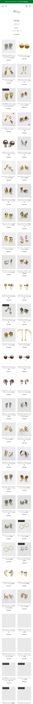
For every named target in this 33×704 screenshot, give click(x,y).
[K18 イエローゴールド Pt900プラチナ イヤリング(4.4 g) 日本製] (24, 191)
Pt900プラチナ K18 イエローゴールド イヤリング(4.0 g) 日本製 (8, 464)
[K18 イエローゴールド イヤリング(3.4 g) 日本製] (9, 168)
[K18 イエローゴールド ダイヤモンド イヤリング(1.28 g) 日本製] (9, 286)
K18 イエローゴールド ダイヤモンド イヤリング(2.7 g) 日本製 (8, 631)
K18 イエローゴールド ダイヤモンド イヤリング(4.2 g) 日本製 (24, 439)
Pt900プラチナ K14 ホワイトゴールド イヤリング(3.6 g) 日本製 (24, 154)
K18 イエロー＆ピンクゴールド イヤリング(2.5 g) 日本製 (24, 487)
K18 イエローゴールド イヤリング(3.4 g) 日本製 (8, 177)
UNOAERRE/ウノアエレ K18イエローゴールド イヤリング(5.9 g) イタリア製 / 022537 (9, 105)
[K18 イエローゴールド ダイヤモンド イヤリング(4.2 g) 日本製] (24, 429)
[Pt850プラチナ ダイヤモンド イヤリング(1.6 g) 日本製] (24, 573)
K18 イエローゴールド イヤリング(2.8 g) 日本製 (8, 558)
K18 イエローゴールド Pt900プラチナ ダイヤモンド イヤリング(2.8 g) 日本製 (8, 607)
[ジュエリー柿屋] (16, 11)
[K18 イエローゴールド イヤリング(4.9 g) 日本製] (24, 596)
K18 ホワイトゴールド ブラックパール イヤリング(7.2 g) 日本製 (8, 154)
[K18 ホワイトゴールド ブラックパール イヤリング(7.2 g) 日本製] (9, 143)
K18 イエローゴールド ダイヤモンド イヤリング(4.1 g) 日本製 (24, 81)
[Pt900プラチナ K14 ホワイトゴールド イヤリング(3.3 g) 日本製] (9, 502)
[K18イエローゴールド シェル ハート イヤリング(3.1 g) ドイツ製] (24, 119)
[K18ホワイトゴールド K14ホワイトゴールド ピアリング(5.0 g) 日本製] (9, 405)
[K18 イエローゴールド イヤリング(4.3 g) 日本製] (9, 239)
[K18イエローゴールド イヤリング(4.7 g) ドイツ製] (9, 119)
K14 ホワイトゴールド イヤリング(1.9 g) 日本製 (24, 511)
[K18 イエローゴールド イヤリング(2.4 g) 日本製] (24, 168)
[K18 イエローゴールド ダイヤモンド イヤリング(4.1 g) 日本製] (24, 71)
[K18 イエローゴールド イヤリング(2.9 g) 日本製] (9, 71)
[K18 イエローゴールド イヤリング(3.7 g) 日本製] (24, 95)
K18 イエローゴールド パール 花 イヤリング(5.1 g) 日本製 (8, 344)
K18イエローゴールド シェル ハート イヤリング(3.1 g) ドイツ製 (24, 129)
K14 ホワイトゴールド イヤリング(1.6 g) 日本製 (8, 536)
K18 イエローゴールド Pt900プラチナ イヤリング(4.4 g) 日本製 (24, 201)
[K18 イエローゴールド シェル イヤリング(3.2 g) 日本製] (9, 573)
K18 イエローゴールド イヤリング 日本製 (24, 678)
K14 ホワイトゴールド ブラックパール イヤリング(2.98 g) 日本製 (8, 368)
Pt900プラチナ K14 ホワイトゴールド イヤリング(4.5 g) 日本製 (24, 321)
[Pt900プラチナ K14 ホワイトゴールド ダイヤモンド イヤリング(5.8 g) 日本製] (24, 405)
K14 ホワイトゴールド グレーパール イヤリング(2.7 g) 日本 (24, 391)
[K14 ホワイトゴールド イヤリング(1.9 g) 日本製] (24, 502)
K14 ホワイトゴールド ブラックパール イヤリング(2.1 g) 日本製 (24, 368)
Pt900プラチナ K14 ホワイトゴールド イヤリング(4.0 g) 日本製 (8, 321)
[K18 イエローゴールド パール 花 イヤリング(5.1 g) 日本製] (9, 335)
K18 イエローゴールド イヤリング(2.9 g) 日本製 (8, 80)
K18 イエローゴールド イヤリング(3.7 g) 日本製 (24, 104)
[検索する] (5, 6)
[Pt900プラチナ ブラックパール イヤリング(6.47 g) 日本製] (9, 382)
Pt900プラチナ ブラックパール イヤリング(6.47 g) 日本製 (9, 391)
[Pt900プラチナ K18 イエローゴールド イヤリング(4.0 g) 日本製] (9, 453)
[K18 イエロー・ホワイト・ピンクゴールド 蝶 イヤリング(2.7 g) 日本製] (24, 262)
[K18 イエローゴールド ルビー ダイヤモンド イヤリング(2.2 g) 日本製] (24, 645)
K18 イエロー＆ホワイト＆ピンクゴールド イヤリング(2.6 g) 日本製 (9, 488)
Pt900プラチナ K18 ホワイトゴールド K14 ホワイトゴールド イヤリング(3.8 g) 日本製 (8, 57)
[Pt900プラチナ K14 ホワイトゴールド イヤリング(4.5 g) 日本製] (24, 311)
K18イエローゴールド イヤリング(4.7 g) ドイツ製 (9, 128)
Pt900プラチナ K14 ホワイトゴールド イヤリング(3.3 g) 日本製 (8, 512)
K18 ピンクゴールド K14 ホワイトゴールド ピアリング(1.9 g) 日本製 (24, 559)
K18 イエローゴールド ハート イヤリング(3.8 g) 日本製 (24, 56)
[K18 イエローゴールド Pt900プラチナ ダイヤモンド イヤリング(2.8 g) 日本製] (9, 596)
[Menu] (2, 6)
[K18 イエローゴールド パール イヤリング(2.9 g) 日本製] (24, 335)
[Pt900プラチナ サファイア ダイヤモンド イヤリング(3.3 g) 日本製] (24, 621)
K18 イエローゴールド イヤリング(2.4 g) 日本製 (24, 177)
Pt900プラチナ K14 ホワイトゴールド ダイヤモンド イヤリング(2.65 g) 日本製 (8, 655)
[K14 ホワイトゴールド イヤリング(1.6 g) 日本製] (9, 526)
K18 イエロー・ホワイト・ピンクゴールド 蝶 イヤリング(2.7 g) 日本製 (24, 272)
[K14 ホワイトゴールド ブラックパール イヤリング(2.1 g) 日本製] (24, 358)
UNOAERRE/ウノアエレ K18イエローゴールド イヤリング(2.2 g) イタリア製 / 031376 (9, 679)
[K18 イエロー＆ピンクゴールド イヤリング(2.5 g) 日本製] (24, 478)
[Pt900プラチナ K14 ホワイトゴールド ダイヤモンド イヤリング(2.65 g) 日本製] (9, 645)
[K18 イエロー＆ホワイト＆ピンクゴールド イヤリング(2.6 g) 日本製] (9, 478)
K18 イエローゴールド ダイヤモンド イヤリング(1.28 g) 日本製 (8, 297)
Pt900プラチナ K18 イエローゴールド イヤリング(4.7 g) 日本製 (24, 464)
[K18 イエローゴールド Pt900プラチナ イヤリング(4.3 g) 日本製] (24, 215)
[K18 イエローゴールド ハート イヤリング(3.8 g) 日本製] (24, 46)
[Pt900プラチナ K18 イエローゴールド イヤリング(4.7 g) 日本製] (24, 453)
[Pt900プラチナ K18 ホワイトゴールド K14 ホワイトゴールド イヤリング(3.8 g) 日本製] (9, 46)
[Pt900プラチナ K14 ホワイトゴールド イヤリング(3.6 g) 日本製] (24, 143)
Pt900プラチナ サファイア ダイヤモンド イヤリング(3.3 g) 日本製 (24, 631)
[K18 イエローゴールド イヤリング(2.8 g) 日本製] (9, 549)
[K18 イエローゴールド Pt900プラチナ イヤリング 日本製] (9, 215)
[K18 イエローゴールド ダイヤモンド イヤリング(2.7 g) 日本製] (9, 621)
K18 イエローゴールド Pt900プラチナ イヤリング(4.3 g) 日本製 (24, 225)
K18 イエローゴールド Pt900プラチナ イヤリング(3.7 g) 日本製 (8, 201)
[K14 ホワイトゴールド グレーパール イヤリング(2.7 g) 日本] (24, 382)
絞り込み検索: (16, 34)
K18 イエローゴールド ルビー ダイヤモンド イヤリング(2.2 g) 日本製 (24, 655)
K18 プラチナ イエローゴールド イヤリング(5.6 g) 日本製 (8, 271)
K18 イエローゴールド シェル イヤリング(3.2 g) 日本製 (8, 583)
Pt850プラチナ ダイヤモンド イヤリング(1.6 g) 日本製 (24, 583)
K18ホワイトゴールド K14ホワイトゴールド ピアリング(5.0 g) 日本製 (9, 415)
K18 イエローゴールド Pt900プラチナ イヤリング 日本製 (8, 224)
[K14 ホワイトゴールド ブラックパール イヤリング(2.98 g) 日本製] (9, 358)
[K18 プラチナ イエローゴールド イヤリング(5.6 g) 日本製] (9, 262)
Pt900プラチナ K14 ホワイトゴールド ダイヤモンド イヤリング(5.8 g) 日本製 (24, 415)
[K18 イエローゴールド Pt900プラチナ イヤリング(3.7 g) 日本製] (9, 191)
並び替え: (16, 28)
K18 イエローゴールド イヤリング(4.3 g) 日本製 (8, 248)
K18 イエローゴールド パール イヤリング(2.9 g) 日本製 (24, 344)
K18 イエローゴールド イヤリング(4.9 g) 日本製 (24, 606)
